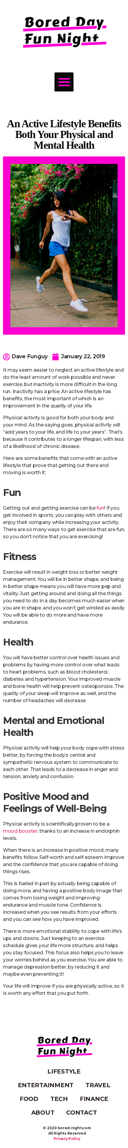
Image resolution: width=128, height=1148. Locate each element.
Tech (59, 1098)
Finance (94, 1098)
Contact (81, 1112)
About (42, 1112)
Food (29, 1098)
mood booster (20, 831)
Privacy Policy (67, 1138)
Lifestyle (64, 1071)
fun (100, 508)
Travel (97, 1085)
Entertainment (46, 1085)
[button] (64, 82)
